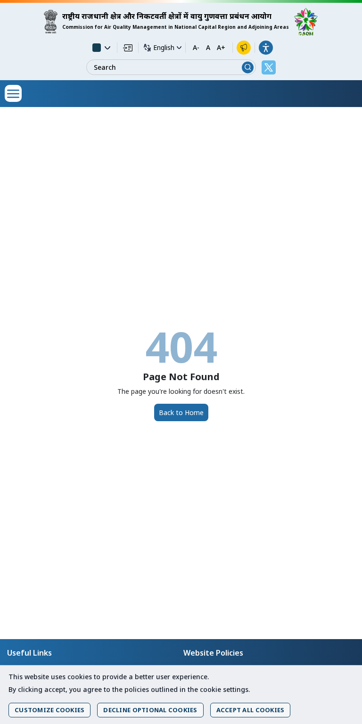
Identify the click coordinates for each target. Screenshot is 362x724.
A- (196, 47)
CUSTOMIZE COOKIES (49, 710)
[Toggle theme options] (101, 47)
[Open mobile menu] (13, 93)
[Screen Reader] (244, 48)
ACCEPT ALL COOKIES (250, 710)
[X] (269, 67)
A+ (221, 47)
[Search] (248, 67)
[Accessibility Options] (266, 48)
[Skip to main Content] (127, 48)
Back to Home (181, 412)
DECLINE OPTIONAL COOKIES (150, 710)
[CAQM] (306, 22)
